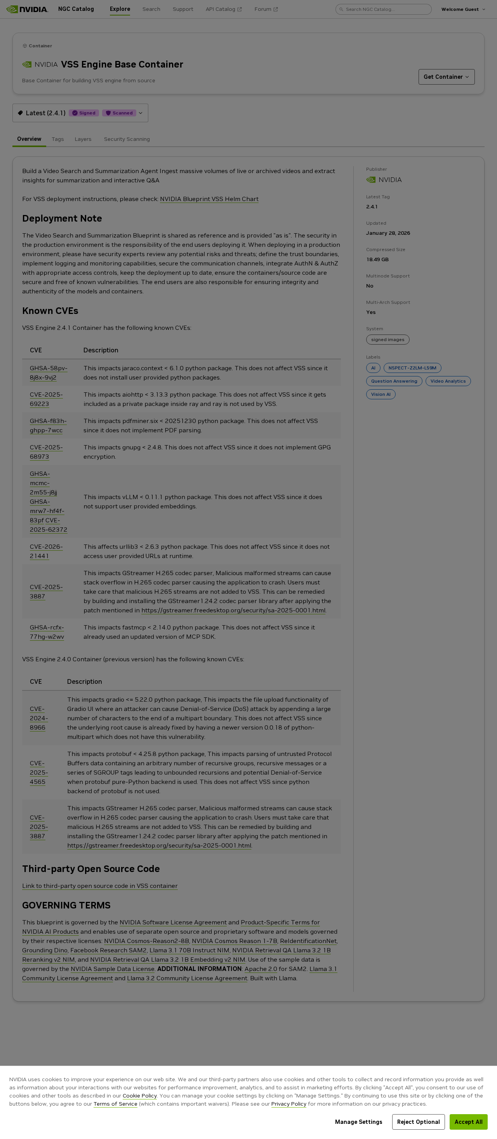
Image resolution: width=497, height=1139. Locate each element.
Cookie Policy (140, 1095)
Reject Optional (418, 1121)
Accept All (469, 1121)
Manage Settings (358, 1121)
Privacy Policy (288, 1103)
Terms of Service (115, 1103)
